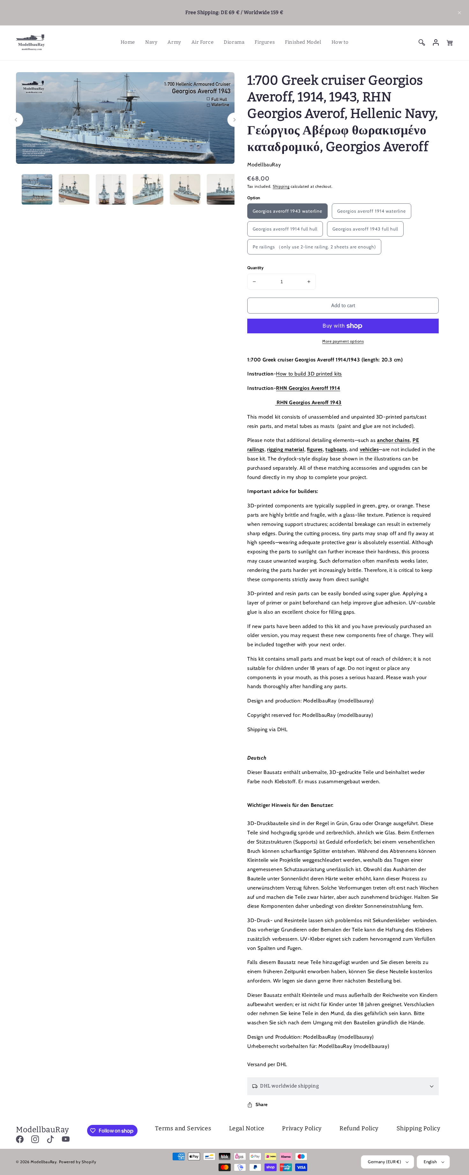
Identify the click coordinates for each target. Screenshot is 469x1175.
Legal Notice (246, 1128)
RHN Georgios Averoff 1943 (308, 402)
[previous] (16, 120)
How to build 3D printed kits (309, 374)
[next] (234, 120)
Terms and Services (183, 1128)
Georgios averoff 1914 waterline (371, 211)
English (430, 1161)
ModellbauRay (43, 1161)
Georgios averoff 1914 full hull (285, 229)
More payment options (343, 341)
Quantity (255, 267)
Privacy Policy (302, 1128)
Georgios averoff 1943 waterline (287, 211)
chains (401, 440)
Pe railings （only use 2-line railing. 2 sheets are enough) (314, 247)
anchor (385, 440)
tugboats (336, 449)
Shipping (281, 186)
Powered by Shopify (77, 1161)
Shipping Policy (419, 1128)
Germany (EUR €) (384, 1161)
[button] (459, 13)
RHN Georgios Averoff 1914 (308, 388)
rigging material (285, 449)
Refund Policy (359, 1128)
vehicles (369, 449)
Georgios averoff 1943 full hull (365, 229)
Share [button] (262, 1104)
